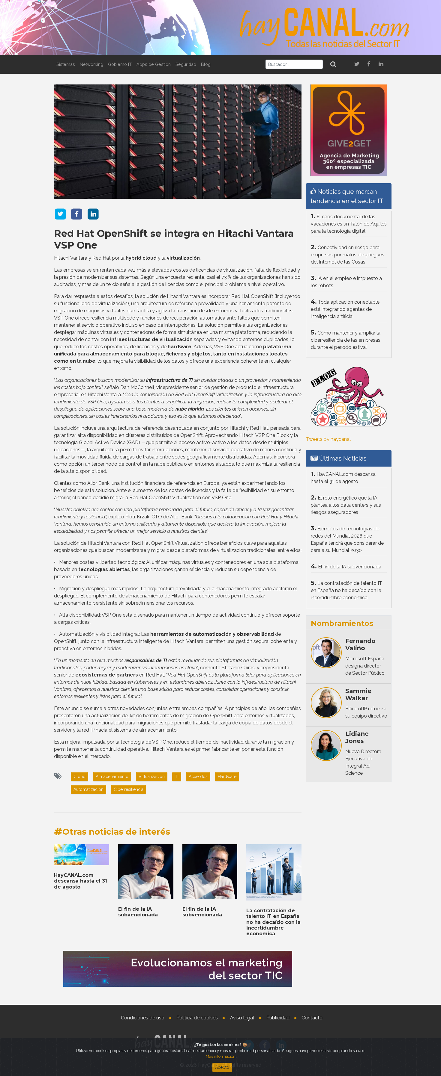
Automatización (89, 789)
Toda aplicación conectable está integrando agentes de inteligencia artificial (345, 309)
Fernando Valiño (360, 644)
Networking (91, 64)
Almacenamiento (112, 776)
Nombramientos (342, 623)
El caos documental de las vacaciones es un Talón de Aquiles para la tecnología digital (349, 224)
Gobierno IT (120, 64)
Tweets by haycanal (328, 439)
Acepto (222, 1067)
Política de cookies (197, 1018)
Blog (206, 64)
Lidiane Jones (357, 737)
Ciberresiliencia (128, 789)
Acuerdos (198, 776)
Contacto (312, 1018)
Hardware (227, 776)
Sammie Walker (358, 694)
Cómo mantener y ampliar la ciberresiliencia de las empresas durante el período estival (345, 340)
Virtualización (152, 776)
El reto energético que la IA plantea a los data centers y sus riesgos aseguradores (346, 505)
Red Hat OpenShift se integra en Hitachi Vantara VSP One (174, 239)
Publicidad (278, 1018)
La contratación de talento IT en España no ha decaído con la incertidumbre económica (273, 922)
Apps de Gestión (153, 64)
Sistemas (65, 64)
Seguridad (186, 64)
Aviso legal (242, 1018)
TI (176, 776)
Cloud (80, 776)
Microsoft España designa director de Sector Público (365, 666)
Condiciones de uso (142, 1018)
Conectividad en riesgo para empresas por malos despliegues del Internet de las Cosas (347, 255)
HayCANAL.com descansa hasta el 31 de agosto (80, 880)
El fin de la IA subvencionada (138, 912)
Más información (221, 1056)
